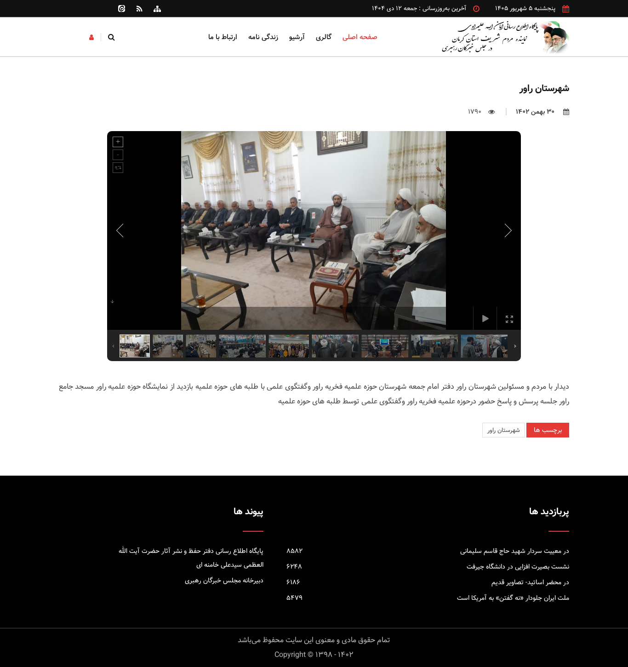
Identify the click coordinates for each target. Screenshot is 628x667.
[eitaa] (121, 9)
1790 (474, 111)
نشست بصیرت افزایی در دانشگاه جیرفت (427, 566)
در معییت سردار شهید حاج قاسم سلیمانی (427, 551)
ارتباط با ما (222, 37)
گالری (323, 37)
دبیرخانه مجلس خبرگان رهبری (224, 580)
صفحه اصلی (360, 37)
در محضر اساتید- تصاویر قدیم (427, 582)
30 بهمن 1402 (536, 111)
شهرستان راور (503, 430)
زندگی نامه (263, 37)
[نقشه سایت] (157, 9)
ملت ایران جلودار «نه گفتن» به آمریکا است (427, 598)
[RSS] (139, 9)
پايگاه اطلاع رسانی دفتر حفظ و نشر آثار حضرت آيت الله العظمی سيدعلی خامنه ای (191, 558)
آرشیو (297, 37)
